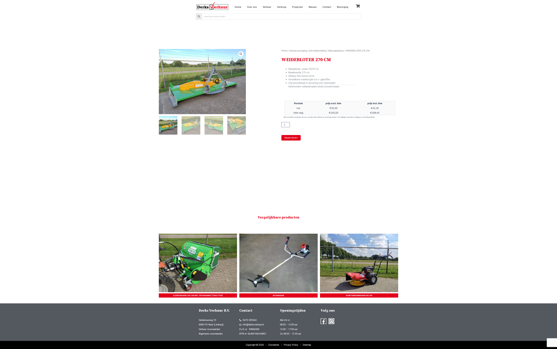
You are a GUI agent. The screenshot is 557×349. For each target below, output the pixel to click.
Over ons (252, 7)
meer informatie (198, 263)
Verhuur (267, 7)
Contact (326, 7)
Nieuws (313, 7)
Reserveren (291, 137)
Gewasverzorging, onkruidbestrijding (307, 50)
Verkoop (281, 7)
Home (238, 7)
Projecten (297, 7)
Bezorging (342, 7)
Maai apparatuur (336, 50)
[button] (241, 54)
